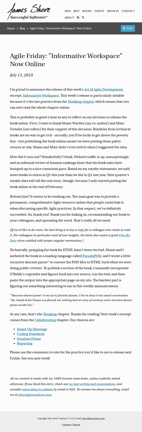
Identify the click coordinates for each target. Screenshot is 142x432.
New (68, 11)
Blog (22, 28)
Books (87, 11)
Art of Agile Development (103, 89)
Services (113, 11)
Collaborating (45, 320)
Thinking (50, 314)
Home (11, 28)
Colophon (66, 424)
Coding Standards (31, 334)
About (69, 18)
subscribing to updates (37, 389)
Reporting (24, 343)
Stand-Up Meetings (32, 329)
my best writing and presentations (92, 384)
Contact (128, 11)
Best (77, 11)
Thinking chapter (81, 101)
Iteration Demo (29, 339)
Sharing (76, 424)
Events (99, 11)
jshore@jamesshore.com (34, 395)
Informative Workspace (41, 95)
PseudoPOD (91, 256)
